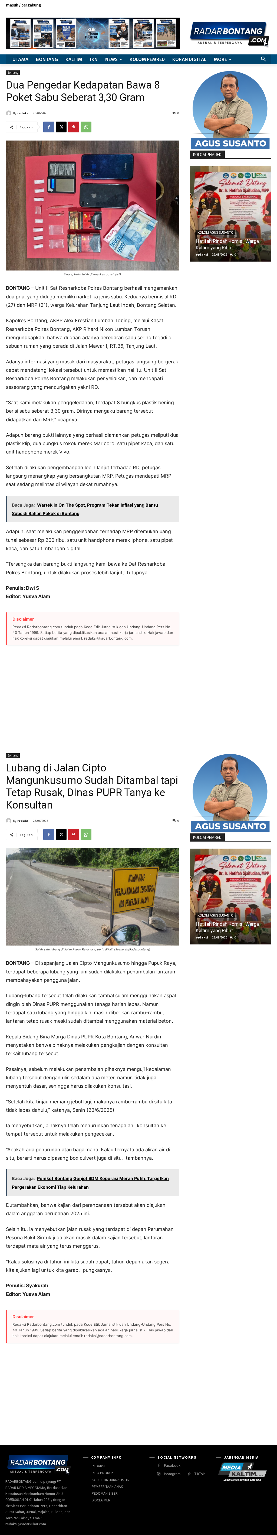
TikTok (199, 1474)
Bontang (13, 72)
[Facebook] (243, 8)
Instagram (172, 1474)
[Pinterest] (73, 127)
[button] (263, 59)
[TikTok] (189, 1474)
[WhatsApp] (86, 127)
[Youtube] (268, 8)
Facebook (172, 1465)
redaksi (23, 113)
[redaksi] (9, 113)
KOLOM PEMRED (207, 154)
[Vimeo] (262, 8)
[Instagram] (249, 8)
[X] (256, 8)
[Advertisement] (92, 696)
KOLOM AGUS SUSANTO (215, 232)
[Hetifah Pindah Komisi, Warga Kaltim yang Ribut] (230, 214)
